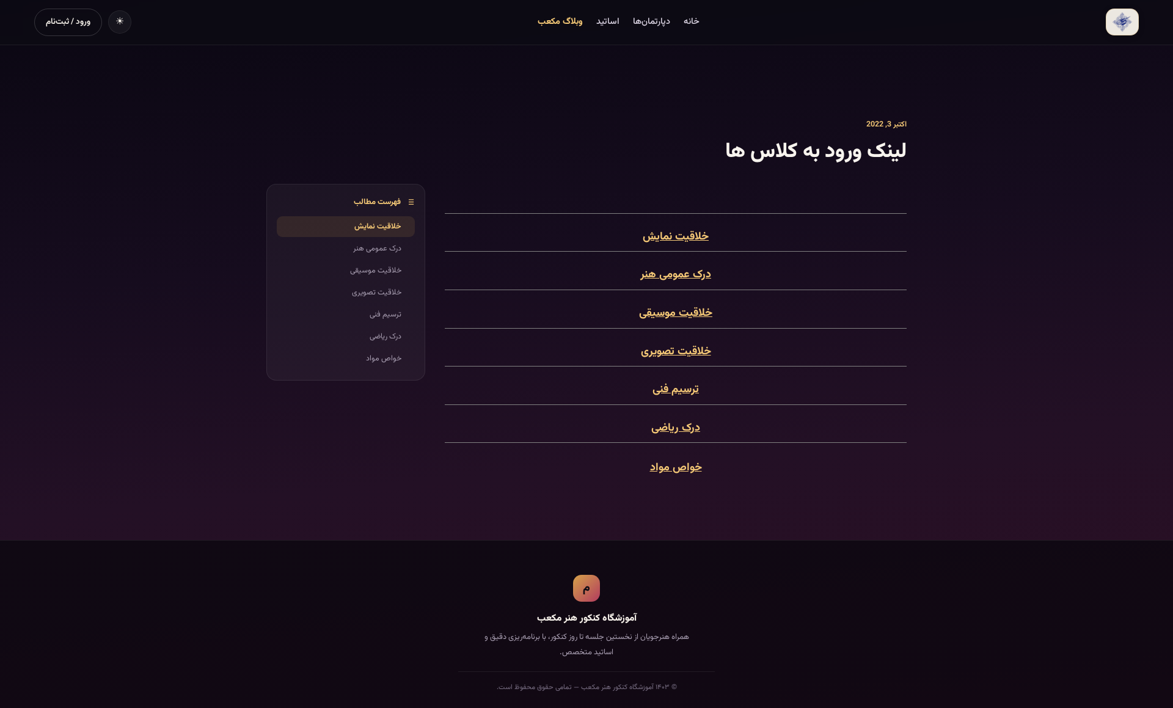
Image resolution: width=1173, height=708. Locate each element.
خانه (692, 22)
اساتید (607, 22)
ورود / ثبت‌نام (68, 21)
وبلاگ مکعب (560, 22)
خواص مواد (676, 467)
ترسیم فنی (675, 389)
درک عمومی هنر (675, 274)
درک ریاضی (675, 428)
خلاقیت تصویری (676, 351)
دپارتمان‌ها (651, 22)
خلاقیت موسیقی (675, 313)
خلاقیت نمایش (676, 237)
